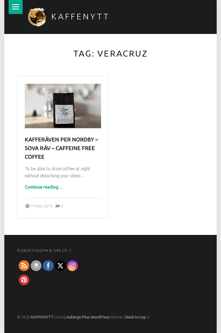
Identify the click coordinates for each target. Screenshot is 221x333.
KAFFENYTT (80, 16)
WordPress (100, 317)
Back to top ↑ (137, 317)
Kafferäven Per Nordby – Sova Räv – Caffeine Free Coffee (61, 148)
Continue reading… (44, 187)
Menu (16, 7)
